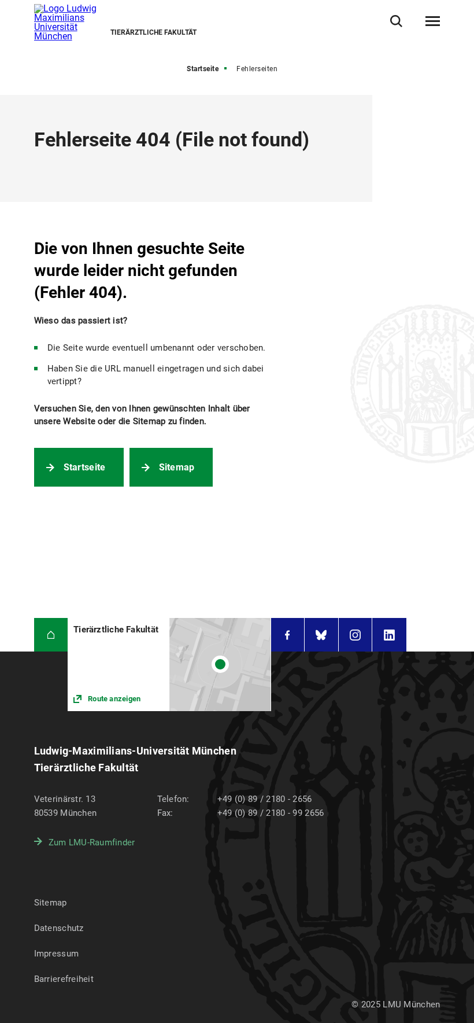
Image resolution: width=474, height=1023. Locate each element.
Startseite (203, 69)
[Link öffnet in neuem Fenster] (169, 664)
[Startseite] (51, 635)
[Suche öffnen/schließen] (396, 21)
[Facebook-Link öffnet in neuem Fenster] (288, 635)
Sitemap (177, 467)
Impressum (56, 953)
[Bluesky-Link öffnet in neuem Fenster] (321, 635)
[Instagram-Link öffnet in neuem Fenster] (355, 635)
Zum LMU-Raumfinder (92, 842)
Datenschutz (59, 928)
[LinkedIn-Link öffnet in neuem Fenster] (389, 635)
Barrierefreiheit (64, 979)
